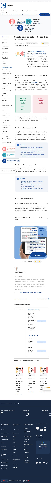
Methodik (4, 88)
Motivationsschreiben (7, 90)
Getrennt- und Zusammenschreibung (7, 66)
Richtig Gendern (5, 112)
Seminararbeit (5, 117)
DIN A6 (14, 452)
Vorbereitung (5, 136)
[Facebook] (37, 462)
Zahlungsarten (28, 436)
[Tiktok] (46, 462)
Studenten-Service (6, 125)
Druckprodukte (5, 10)
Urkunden (15, 464)
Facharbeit (4, 63)
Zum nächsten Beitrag (43, 298)
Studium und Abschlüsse (5, 128)
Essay (3, 61)
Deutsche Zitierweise (7, 54)
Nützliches (36, 10)
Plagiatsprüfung (26, 10)
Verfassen (4, 133)
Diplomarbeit (4, 439)
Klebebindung (4, 459)
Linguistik (4, 80)
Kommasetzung (5, 78)
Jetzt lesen (18, 393)
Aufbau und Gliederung (4, 43)
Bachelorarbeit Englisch (5, 49)
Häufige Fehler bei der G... (32, 43)
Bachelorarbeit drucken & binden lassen (38, 254)
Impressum (8, 481)
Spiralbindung (4, 462)
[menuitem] (4, 480)
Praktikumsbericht (6, 98)
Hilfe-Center (47, 1)
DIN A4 (14, 446)
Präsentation (5, 95)
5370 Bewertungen (43, 448)
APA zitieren (5, 39)
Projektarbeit (5, 103)
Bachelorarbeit (5, 46)
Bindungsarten (4, 465)
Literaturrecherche (6, 83)
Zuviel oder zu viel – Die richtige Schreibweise (43, 385)
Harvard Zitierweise (6, 73)
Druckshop (4, 429)
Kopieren (42, 321)
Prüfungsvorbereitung (7, 105)
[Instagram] (40, 462)
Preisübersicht (16, 429)
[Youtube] (44, 462)
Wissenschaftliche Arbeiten (6, 139)
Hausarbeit (4, 76)
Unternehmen (28, 424)
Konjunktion (34, 82)
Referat (3, 110)
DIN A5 (14, 449)
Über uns (26, 452)
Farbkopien (15, 455)
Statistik (4, 122)
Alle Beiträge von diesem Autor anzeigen (31, 292)
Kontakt (39, 1)
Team (25, 449)
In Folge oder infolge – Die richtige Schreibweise (31, 385)
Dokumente (16, 433)
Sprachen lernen (5, 120)
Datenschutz (11, 480)
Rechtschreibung (6, 107)
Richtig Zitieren (5, 115)
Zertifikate (15, 467)
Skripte (14, 436)
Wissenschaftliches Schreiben (6, 143)
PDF (14, 439)
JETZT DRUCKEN (45, 14)
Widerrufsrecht (18, 480)
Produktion (4, 100)
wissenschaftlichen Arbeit (38, 51)
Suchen (31, 1)
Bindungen (15, 10)
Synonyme (4, 131)
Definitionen (5, 52)
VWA (2, 442)
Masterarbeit (5, 85)
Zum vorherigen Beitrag (21, 298)
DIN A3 (14, 442)
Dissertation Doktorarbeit (5, 58)
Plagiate (4, 93)
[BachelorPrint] (7, 8)
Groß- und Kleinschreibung (6, 70)
